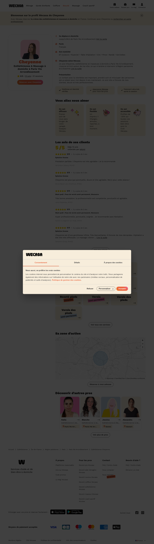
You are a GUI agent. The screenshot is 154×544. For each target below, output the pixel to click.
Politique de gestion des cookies (66, 280)
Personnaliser (104, 289)
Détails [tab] (77, 263)
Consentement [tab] (41, 263)
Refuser (90, 289)
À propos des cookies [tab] (113, 263)
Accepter (122, 289)
